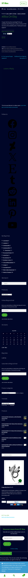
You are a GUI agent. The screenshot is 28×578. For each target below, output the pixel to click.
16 (21, 339)
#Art (5, 48)
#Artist (8, 48)
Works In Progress (7, 272)
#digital (12, 48)
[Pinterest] (12, 219)
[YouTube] (12, 230)
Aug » (6, 347)
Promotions (7, 250)
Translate (12, 405)
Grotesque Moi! (6, 248)
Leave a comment (21, 13)
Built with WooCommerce (8, 517)
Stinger (5, 265)
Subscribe (5, 378)
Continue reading (14, 548)
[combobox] (19, 393)
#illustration (16, 50)
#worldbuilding (12, 51)
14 (14, 339)
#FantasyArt (10, 50)
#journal (21, 50)
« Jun (3, 347)
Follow (4, 315)
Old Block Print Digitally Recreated (20, 57)
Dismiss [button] (3, 571)
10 (24, 337)
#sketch (6, 51)
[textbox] (19, 393)
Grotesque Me (6, 245)
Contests (5, 243)
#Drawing (16, 48)
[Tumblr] (12, 185)
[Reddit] (12, 196)
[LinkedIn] (12, 207)
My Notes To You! (7, 260)
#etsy (20, 48)
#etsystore (4, 50)
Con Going (5, 240)
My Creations (6, 257)
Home (4, 9)
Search (14, 575)
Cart (21, 574)
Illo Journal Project (7, 252)
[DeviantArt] (12, 151)
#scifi (3, 51)
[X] (12, 162)
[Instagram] (12, 140)
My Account (4, 575)
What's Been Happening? (8, 269)
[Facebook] (12, 128)
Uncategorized (6, 267)
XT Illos (5, 3)
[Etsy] (12, 173)
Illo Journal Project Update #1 (7, 57)
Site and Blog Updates (11, 9)
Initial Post (5, 255)
